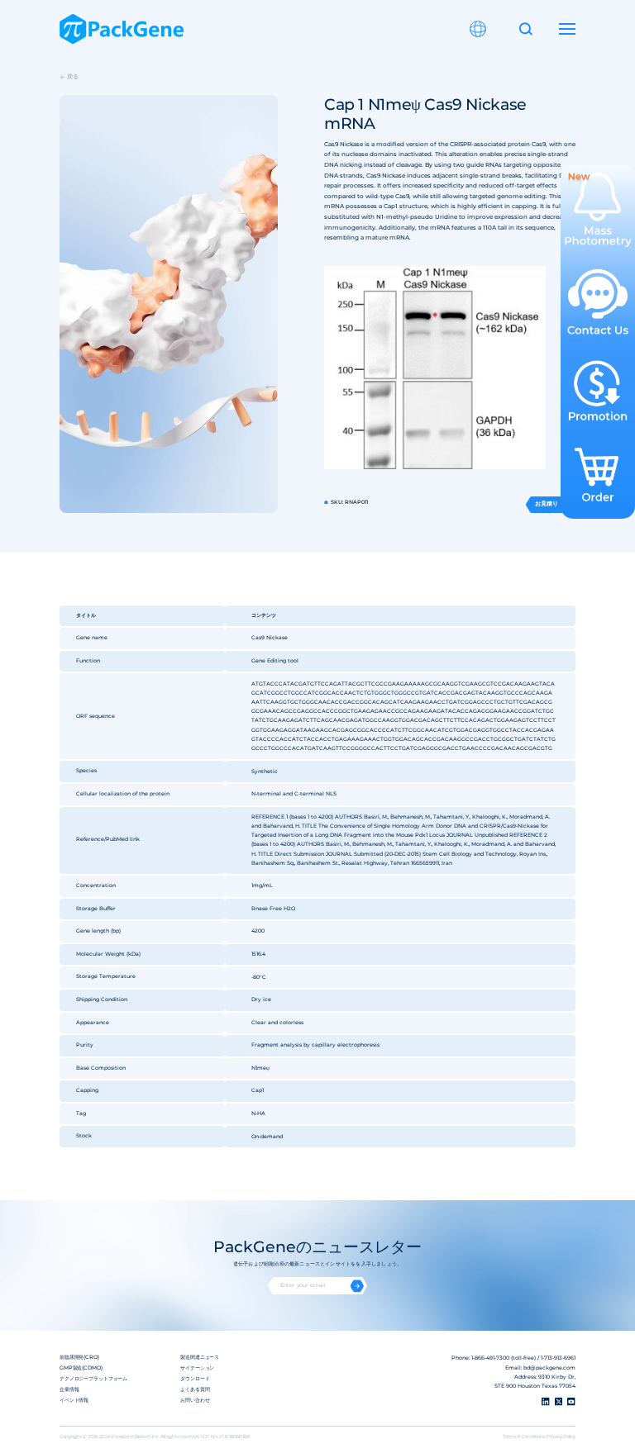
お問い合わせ (194, 1400)
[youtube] (571, 1402)
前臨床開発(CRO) (79, 1357)
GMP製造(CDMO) (81, 1368)
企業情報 (69, 1389)
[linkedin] (546, 1402)
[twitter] (559, 1402)
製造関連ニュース (199, 1357)
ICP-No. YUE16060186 (225, 1436)
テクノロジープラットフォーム (93, 1378)
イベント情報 (74, 1400)
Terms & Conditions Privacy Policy (539, 1436)
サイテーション (197, 1368)
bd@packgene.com (549, 1368)
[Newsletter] (357, 1286)
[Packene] (122, 29)
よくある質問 (194, 1389)
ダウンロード (194, 1378)
